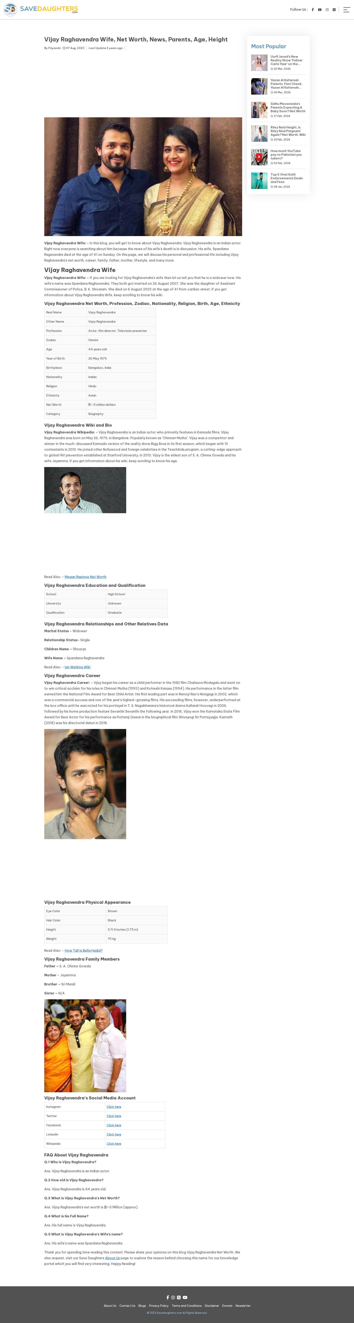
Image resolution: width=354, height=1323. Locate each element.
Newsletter (243, 1306)
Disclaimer (212, 1306)
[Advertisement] (143, 84)
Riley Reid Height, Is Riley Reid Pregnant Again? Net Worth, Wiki (288, 131)
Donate (227, 1306)
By (52, 48)
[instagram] (327, 9)
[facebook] (313, 9)
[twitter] (334, 9)
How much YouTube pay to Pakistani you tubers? (286, 154)
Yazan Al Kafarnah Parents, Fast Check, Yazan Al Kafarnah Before (286, 85)
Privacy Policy (159, 1306)
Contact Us (127, 1306)
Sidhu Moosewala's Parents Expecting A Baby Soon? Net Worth (288, 107)
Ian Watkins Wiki (78, 667)
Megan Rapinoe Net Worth (85, 577)
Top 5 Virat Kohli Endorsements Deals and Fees (287, 178)
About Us (112, 1258)
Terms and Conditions (187, 1306)
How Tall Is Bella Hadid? (83, 950)
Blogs (142, 1306)
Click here (114, 1107)
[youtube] (320, 9)
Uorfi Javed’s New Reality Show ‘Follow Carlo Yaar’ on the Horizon (286, 62)
